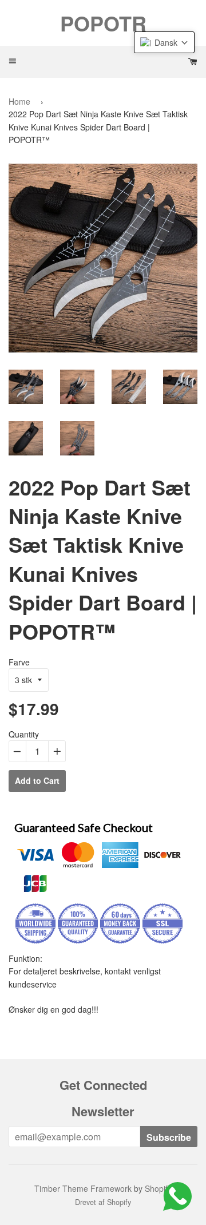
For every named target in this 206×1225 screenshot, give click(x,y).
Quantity (24, 734)
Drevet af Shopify (103, 1202)
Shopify (158, 1188)
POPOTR (103, 23)
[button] (164, 42)
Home (19, 101)
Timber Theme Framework (83, 1188)
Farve (19, 662)
